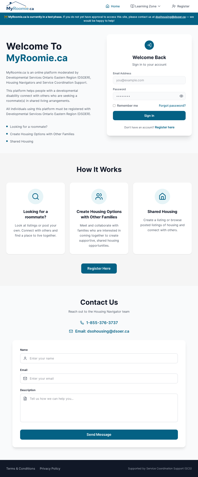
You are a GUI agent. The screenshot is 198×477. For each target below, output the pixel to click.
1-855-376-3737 (102, 322)
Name (24, 349)
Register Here (99, 268)
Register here (164, 127)
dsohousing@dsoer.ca (170, 16)
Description (28, 390)
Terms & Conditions (20, 468)
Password (119, 89)
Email (23, 369)
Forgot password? (172, 105)
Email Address (122, 73)
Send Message (99, 434)
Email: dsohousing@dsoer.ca (102, 331)
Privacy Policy (50, 468)
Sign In (149, 116)
